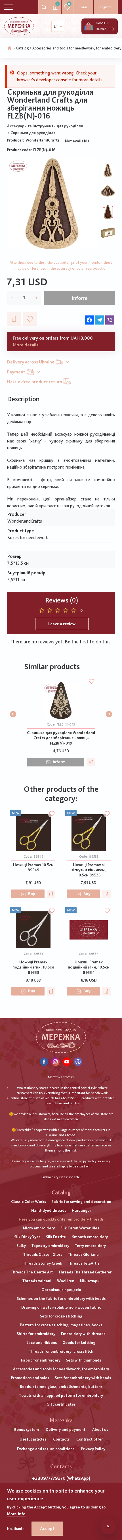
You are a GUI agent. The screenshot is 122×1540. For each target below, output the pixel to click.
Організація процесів (61, 1289)
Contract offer (89, 1439)
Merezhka (61, 1420)
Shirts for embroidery (36, 1333)
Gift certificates (61, 1404)
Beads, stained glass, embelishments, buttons (61, 1386)
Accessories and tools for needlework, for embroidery (76, 48)
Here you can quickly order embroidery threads (61, 1219)
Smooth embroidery (90, 1237)
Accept (47, 1528)
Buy (31, 893)
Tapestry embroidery (50, 1245)
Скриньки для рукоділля (32, 132)
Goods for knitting (78, 1342)
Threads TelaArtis (83, 1263)
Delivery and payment (65, 1429)
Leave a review (61, 624)
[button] (13, 714)
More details (26, 345)
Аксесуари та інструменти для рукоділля (45, 126)
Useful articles (33, 1439)
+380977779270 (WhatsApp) (61, 1478)
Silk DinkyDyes (27, 1237)
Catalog (22, 48)
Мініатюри (90, 1281)
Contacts (61, 1439)
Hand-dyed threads (48, 1210)
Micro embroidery (39, 1228)
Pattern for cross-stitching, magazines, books (61, 1325)
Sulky (21, 1245)
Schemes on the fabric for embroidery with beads (61, 1298)
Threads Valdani (36, 1281)
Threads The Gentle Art (32, 1272)
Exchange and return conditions (45, 1449)
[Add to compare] (14, 319)
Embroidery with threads (83, 1333)
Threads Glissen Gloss (42, 1254)
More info (16, 1514)
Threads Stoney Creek (42, 1263)
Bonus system (26, 1429)
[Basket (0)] (88, 26)
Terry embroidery (90, 1245)
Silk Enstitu (56, 1237)
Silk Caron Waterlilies (79, 1228)
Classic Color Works (28, 1201)
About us (100, 1429)
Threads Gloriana (83, 1254)
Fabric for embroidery (40, 1360)
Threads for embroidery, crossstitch (61, 1351)
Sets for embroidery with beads (83, 1377)
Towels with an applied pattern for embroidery (61, 1395)
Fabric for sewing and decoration (81, 1201)
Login (83, 7)
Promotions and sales (30, 1377)
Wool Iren (65, 1281)
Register (106, 7)
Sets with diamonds (83, 1360)
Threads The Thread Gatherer (85, 1272)
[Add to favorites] (30, 319)
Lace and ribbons (42, 1342)
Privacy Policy (93, 1449)
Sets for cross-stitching (61, 1316)
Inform (79, 298)
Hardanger (81, 1210)
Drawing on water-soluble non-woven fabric (61, 1307)
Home (9, 48)
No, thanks (15, 1528)
